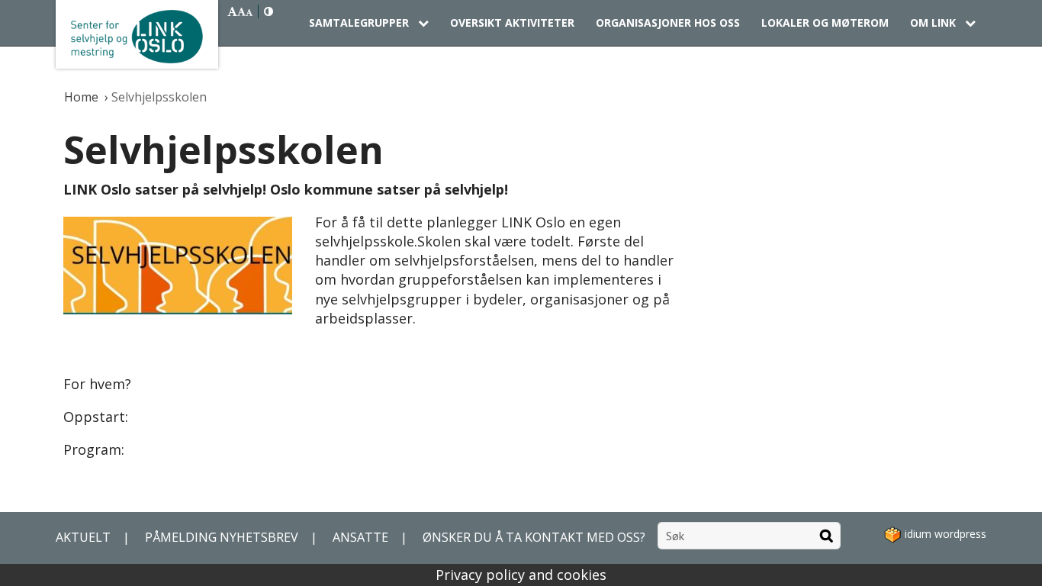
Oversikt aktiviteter (512, 22)
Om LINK (934, 22)
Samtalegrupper (360, 22)
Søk (826, 535)
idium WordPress (944, 533)
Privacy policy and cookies (521, 574)
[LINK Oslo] (137, 34)
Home (82, 97)
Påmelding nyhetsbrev (221, 537)
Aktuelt (83, 537)
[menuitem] (368, 23)
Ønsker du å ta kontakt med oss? (534, 537)
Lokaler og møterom (825, 22)
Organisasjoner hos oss (668, 22)
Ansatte (360, 537)
